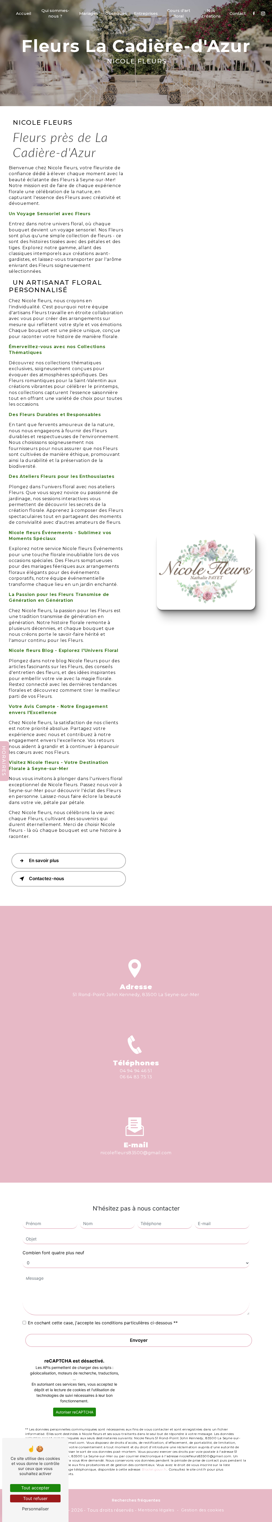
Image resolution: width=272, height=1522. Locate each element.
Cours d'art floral (178, 13)
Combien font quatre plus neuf (53, 1252)
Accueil (23, 13)
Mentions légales (156, 1510)
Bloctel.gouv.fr (154, 1469)
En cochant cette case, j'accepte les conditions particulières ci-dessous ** (103, 1322)
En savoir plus (44, 860)
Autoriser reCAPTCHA (74, 1412)
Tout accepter (35, 1487)
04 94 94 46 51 (136, 1070)
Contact (238, 13)
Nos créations (211, 13)
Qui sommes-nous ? (55, 13)
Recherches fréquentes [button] (136, 1500)
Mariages (88, 13)
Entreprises (146, 13)
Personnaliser (35, 1508)
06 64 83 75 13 (136, 1076)
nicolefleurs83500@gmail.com (136, 1152)
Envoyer (139, 1340)
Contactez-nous (46, 878)
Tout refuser (35, 1498)
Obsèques (116, 13)
